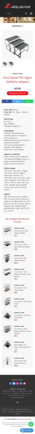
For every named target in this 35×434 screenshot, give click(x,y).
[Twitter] (14, 383)
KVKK (4, 411)
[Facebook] (10, 383)
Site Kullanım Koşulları (22, 409)
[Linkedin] (21, 383)
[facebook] (7, 101)
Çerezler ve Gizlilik (8, 409)
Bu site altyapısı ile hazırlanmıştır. (17, 419)
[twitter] (17, 101)
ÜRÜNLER (16, 26)
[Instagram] (17, 383)
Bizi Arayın (28, 430)
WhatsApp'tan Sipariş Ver (17, 93)
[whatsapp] (28, 101)
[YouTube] (24, 383)
